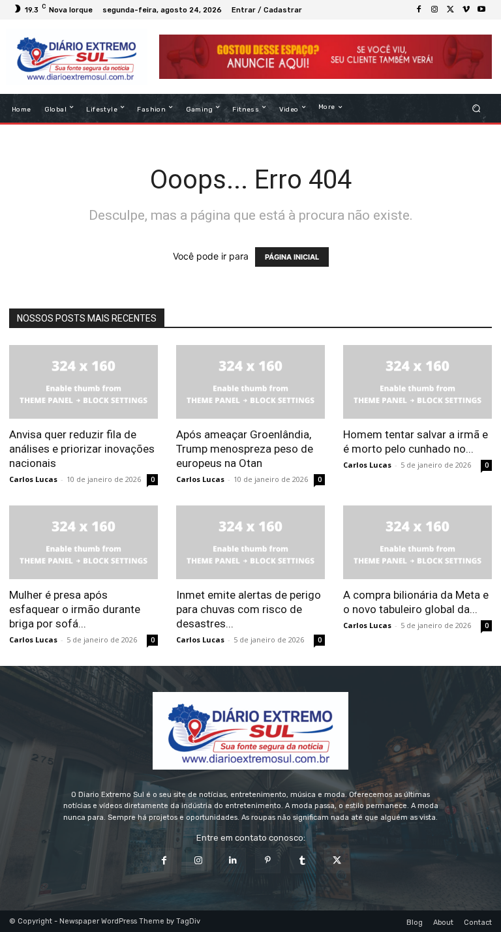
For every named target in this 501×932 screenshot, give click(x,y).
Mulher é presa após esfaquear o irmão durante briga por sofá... (74, 609)
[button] (476, 108)
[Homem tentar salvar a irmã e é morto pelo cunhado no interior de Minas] (417, 382)
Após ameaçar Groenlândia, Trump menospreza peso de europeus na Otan (244, 449)
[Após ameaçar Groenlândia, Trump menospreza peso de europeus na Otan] (250, 382)
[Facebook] (419, 10)
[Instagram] (434, 10)
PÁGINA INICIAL (292, 257)
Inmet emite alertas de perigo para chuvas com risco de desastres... (248, 609)
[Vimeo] (466, 10)
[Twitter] (450, 10)
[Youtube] (481, 10)
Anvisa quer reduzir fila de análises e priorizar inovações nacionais (82, 449)
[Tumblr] (302, 860)
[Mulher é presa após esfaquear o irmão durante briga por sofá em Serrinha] (83, 542)
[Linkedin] (233, 860)
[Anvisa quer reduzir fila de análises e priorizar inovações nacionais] (83, 382)
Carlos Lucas (33, 479)
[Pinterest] (268, 860)
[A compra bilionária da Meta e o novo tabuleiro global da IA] (417, 542)
